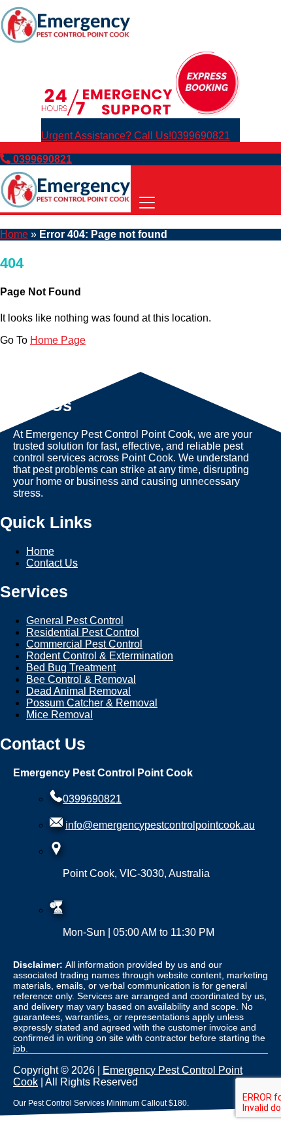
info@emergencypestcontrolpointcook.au (160, 825)
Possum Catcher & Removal (91, 702)
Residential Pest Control (82, 632)
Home (14, 234)
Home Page (58, 340)
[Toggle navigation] (147, 203)
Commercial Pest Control (84, 644)
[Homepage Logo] (65, 44)
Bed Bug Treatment (71, 667)
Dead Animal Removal (78, 691)
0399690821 (135, 135)
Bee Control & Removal (81, 679)
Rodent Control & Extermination (99, 655)
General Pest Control (75, 620)
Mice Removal (59, 714)
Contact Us (52, 563)
